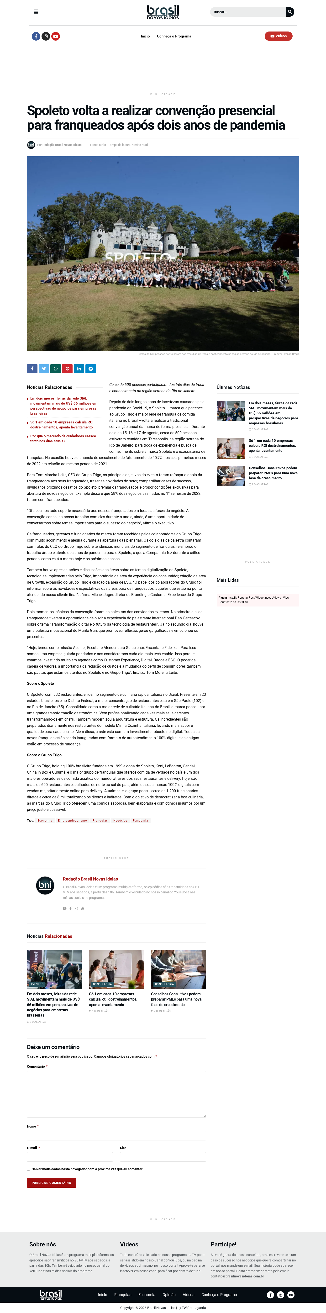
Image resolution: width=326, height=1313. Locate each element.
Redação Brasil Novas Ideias (62, 145)
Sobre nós (42, 1244)
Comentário (37, 1066)
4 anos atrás (97, 145)
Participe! (224, 1244)
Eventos (37, 984)
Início (145, 36)
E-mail (33, 1147)
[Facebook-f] (36, 36)
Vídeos (129, 1244)
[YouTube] (290, 1294)
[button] (74, 11)
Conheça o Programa (174, 36)
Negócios (120, 820)
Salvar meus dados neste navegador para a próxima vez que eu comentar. (87, 1169)
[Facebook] (270, 1294)
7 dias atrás (162, 1011)
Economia (45, 820)
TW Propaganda (194, 1308)
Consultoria (102, 984)
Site (123, 1148)
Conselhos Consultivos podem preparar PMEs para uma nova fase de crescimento (176, 999)
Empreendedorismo (72, 820)
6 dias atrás (38, 1021)
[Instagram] (46, 36)
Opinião (169, 1294)
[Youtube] (55, 36)
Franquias (100, 820)
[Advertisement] (163, 71)
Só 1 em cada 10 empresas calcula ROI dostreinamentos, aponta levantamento (113, 999)
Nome (33, 1126)
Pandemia (140, 820)
